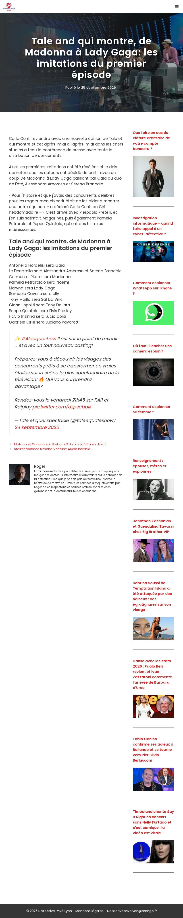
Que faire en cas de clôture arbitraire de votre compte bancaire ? (151, 140)
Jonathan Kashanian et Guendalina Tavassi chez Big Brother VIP (153, 526)
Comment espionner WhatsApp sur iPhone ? (152, 288)
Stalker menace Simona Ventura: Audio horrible (52, 449)
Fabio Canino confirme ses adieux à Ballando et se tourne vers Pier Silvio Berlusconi (153, 749)
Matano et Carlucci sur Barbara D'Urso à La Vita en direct (60, 444)
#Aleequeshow (38, 339)
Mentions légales (89, 910)
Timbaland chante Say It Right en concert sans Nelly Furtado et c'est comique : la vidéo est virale (153, 822)
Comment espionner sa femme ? (152, 409)
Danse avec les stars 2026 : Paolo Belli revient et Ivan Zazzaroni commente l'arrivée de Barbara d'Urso (152, 674)
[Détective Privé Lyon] (8, 6)
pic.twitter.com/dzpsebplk (61, 407)
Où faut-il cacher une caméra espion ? (152, 348)
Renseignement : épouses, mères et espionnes (149, 466)
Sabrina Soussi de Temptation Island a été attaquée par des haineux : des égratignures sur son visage (152, 596)
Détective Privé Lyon (55, 910)
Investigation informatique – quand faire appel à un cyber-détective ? (153, 226)
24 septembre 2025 (37, 427)
